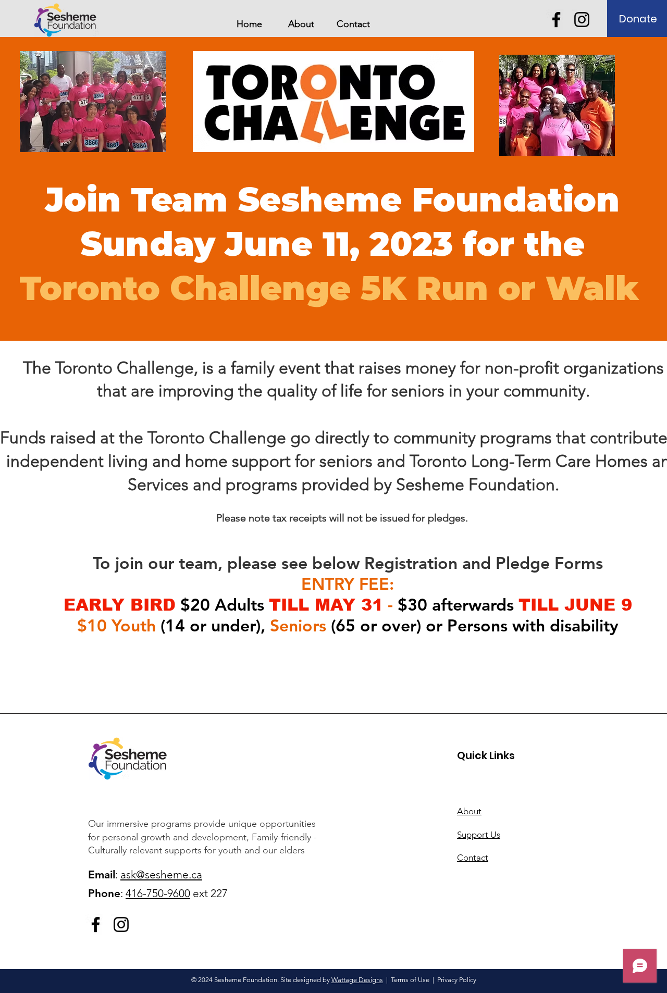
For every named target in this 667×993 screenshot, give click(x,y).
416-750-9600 (158, 893)
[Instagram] (582, 19)
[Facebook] (556, 19)
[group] (333, 692)
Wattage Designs (357, 980)
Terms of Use (410, 980)
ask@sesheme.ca (161, 874)
